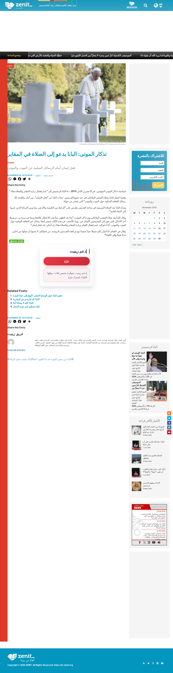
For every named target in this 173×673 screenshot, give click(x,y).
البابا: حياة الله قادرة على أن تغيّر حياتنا (153, 443)
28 (149, 239)
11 (134, 228)
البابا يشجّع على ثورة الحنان (26, 306)
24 (164, 233)
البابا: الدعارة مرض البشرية (26, 299)
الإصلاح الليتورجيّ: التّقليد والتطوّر (152, 456)
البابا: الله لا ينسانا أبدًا (23, 302)
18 (134, 233)
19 (139, 233)
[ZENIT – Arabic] (21, 5)
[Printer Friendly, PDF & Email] (16, 241)
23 (159, 233)
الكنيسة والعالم (60, 5)
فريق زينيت (48, 175)
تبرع (74, 5)
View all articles (16, 350)
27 (144, 239)
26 (139, 239)
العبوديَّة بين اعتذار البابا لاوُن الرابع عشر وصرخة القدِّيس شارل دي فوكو (153, 429)
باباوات (10, 65)
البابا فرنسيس (44, 5)
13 (144, 228)
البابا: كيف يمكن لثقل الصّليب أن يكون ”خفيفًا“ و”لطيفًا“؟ (154, 470)
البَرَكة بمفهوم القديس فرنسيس (151, 484)
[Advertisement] (86, 31)
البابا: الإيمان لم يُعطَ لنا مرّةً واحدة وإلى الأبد (138, 356)
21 (149, 233)
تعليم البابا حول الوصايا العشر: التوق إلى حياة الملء (37, 295)
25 (134, 239)
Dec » (139, 245)
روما (52, 5)
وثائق (69, 5)
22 (154, 233)
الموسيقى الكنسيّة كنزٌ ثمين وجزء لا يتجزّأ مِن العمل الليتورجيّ (82, 55)
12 (139, 228)
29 (154, 239)
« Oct (134, 245)
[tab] (140, 506)
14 (149, 228)
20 (144, 233)
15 (154, 228)
